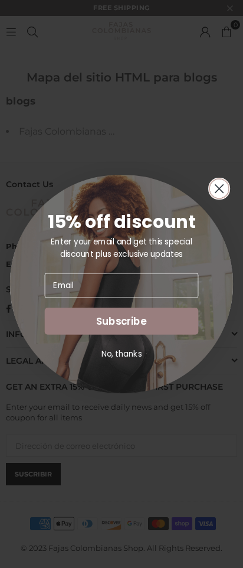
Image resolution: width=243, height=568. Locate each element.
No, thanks (121, 353)
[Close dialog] (219, 189)
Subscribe (121, 321)
